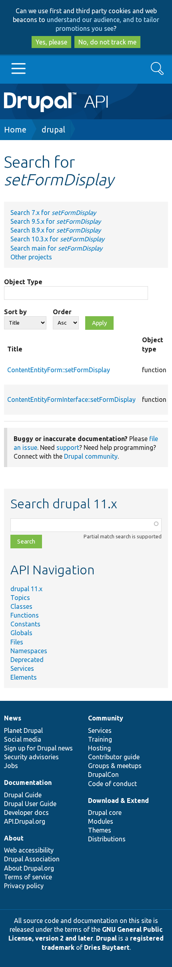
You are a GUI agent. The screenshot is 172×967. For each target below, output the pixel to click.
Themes (99, 830)
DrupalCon (103, 774)
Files (16, 642)
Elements (23, 677)
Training (100, 739)
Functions (24, 615)
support (67, 447)
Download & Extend (118, 800)
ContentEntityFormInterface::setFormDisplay (71, 399)
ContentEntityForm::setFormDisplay (58, 369)
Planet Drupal (23, 730)
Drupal (106, 938)
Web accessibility (29, 850)
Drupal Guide (23, 794)
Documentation (28, 782)
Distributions (107, 839)
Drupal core (105, 812)
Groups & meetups (115, 765)
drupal (53, 129)
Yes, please (51, 42)
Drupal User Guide (30, 803)
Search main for (56, 248)
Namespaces (28, 650)
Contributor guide (114, 756)
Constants (25, 624)
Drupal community (91, 456)
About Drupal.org (29, 868)
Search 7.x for (53, 212)
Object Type (23, 281)
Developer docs (26, 812)
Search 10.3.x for (57, 239)
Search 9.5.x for (55, 221)
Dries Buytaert (107, 947)
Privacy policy (24, 885)
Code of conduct (112, 783)
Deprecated (27, 659)
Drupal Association (32, 859)
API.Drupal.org (24, 821)
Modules (100, 821)
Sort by (15, 311)
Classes (21, 606)
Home (15, 129)
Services (22, 668)
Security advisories (31, 756)
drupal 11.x (26, 588)
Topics (20, 597)
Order (62, 311)
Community (105, 718)
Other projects (31, 257)
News (12, 718)
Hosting (99, 748)
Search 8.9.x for (55, 230)
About (14, 838)
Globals (21, 632)
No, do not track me (107, 42)
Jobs (11, 765)
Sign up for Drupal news (38, 748)
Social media (22, 739)
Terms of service (28, 877)
